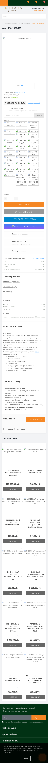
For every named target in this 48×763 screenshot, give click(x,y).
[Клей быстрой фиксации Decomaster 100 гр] (13, 663)
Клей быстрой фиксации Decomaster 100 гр (12, 678)
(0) (22, 86)
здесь (37, 352)
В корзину (24, 204)
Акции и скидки (19, 241)
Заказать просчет (24, 212)
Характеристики (11, 276)
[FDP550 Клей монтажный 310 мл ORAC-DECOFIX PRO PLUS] (35, 611)
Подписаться (39, 718)
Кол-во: (6, 195)
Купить (39, 115)
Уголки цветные (24, 23)
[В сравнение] (21, 449)
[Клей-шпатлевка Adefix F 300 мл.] (35, 457)
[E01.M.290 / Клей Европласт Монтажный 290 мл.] (13, 507)
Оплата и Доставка (11, 282)
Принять (25, 758)
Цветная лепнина (11, 23)
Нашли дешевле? (34, 103)
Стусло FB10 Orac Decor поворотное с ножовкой (13, 472)
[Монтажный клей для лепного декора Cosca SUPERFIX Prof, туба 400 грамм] (35, 663)
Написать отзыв (35, 419)
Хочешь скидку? (10, 286)
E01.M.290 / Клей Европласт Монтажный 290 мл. (13, 522)
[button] (20, 3)
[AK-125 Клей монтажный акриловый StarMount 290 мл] (35, 507)
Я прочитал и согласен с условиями (23, 722)
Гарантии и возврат (20, 234)
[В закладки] (21, 446)
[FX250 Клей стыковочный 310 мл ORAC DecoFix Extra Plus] (35, 559)
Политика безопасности (19, 722)
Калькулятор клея (19, 251)
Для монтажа (9, 438)
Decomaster (20, 92)
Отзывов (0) (8, 291)
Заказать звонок (39, 10)
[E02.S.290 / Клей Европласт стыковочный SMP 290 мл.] (13, 611)
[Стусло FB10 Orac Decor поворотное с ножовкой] (13, 457)
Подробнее (7, 752)
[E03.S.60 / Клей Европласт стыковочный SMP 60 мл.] (13, 559)
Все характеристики (38, 258)
